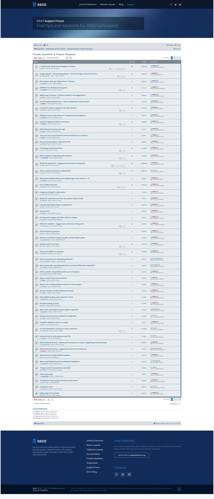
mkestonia (45, 226)
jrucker (44, 173)
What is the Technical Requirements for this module (60, 284)
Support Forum (93, 467)
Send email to (131, 455)
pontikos (44, 90)
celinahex (44, 83)
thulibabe (44, 180)
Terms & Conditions (40, 490)
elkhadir (44, 286)
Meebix (44, 110)
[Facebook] (171, 4)
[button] (180, 57)
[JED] (180, 4)
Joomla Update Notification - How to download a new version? (64, 101)
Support (131, 4)
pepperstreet (45, 76)
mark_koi (44, 389)
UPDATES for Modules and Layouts (53, 87)
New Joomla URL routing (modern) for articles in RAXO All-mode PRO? (67, 265)
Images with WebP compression (52, 192)
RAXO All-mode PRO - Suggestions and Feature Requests (62, 163)
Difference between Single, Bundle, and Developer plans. (62, 237)
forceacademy (46, 261)
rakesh (44, 318)
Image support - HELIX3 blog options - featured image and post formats (68, 73)
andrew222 (45, 331)
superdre (44, 219)
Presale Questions (95, 458)
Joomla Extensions (87, 4)
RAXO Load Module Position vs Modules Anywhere (60, 361)
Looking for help (46, 386)
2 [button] (174, 58)
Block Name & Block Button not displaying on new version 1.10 (64, 178)
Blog (121, 4)
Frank (43, 246)
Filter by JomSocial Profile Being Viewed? (56, 259)
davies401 (45, 158)
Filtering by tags (46, 374)
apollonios (45, 117)
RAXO (35, 488)
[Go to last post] (158, 65)
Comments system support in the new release (58, 107)
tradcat (154, 128)
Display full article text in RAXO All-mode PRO (58, 316)
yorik (43, 324)
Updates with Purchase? (49, 244)
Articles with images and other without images (58, 217)
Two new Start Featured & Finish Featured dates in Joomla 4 (64, 135)
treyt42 (44, 187)
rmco (43, 137)
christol (44, 144)
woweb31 (44, 267)
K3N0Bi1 (44, 370)
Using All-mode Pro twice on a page (54, 322)
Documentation (93, 454)
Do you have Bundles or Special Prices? (55, 141)
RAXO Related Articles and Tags (52, 129)
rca (43, 357)
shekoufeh (45, 299)
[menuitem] (45, 45)
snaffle (44, 293)
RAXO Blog (92, 472)
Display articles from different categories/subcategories (63, 115)
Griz (43, 207)
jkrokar (154, 80)
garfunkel (44, 312)
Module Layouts (107, 4)
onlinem (44, 338)
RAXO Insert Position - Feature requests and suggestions (62, 95)
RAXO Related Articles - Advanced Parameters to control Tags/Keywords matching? (73, 342)
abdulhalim (45, 363)
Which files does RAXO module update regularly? (59, 309)
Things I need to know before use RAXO (55, 367)
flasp (43, 280)
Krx (153, 315)
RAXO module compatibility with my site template (60, 271)
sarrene (154, 65)
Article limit (44, 211)
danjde (44, 131)
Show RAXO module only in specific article (56, 297)
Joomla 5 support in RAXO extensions (54, 121)
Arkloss (44, 213)
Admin (154, 73)
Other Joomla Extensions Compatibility (55, 170)
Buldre (43, 97)
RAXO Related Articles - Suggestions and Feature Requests (63, 349)
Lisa (43, 68)
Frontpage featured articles (51, 148)
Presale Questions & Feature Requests (54, 54)
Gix (43, 150)
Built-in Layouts (93, 445)
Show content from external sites (53, 278)
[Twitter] (175, 4)
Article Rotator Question (50, 231)
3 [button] (177, 58)
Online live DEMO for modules (51, 251)
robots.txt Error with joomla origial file (55, 336)
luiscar (44, 305)
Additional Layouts (95, 450)
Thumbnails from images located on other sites (59, 380)
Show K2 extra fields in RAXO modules (55, 355)
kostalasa (44, 274)
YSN (43, 382)
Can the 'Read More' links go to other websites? (59, 328)
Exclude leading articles (49, 303)
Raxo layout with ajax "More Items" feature (57, 81)
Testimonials (92, 463)
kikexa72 (44, 253)
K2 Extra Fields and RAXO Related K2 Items (57, 290)
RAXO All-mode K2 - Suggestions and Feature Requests (62, 223)
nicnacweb (45, 376)
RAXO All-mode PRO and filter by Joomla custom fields (61, 198)
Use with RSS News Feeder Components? (56, 204)
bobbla (44, 124)
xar (43, 194)
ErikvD (44, 395)
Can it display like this (48, 184)
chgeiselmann (46, 240)
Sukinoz (44, 200)
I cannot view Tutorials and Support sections (57, 66)
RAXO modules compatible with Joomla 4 (56, 155)
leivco (43, 233)
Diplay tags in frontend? (49, 393)
